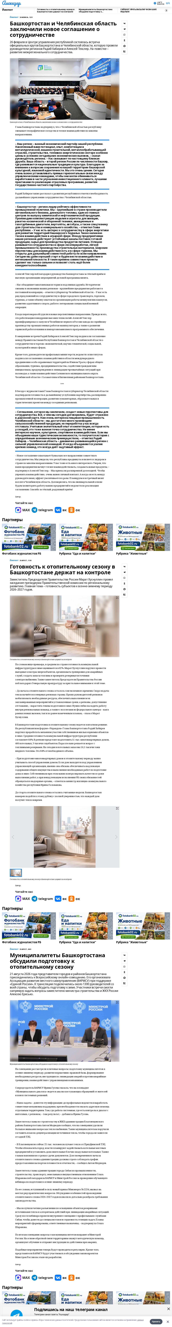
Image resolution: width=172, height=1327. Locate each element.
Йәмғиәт (7, 9)
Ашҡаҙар (11, 3)
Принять (156, 1321)
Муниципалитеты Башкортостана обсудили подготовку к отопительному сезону (95, 10)
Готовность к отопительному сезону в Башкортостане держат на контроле (55, 10)
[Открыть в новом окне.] (22, 510)
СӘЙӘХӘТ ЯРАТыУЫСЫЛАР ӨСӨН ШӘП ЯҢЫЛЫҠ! (138, 10)
